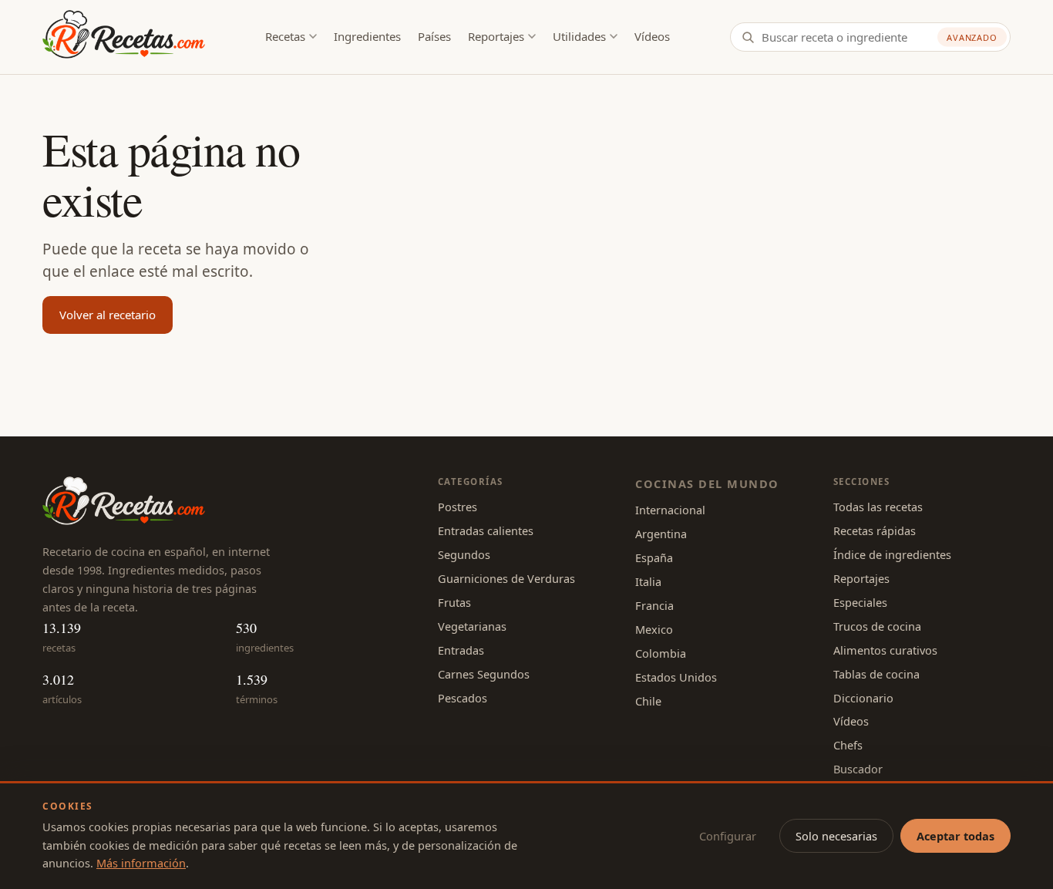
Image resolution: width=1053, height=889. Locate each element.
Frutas (454, 602)
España (654, 557)
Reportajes (496, 36)
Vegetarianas (472, 626)
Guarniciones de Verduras (506, 578)
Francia (654, 605)
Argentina (661, 533)
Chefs (848, 745)
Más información (141, 862)
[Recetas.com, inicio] (123, 37)
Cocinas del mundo (707, 483)
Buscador (858, 768)
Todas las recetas (878, 506)
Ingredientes (367, 36)
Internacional (670, 509)
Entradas (461, 650)
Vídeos (652, 36)
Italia (648, 581)
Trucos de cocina (877, 626)
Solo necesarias (836, 836)
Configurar (727, 836)
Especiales (860, 602)
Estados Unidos (676, 677)
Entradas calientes (485, 530)
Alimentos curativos (885, 650)
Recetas (285, 36)
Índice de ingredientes (892, 554)
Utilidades (579, 36)
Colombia (660, 653)
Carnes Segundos (484, 674)
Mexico (654, 629)
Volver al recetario (107, 314)
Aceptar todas (955, 836)
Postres (457, 506)
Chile (648, 701)
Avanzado (972, 37)
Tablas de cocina (876, 674)
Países (434, 36)
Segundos (464, 554)
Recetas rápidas (874, 530)
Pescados (462, 697)
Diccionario (863, 697)
